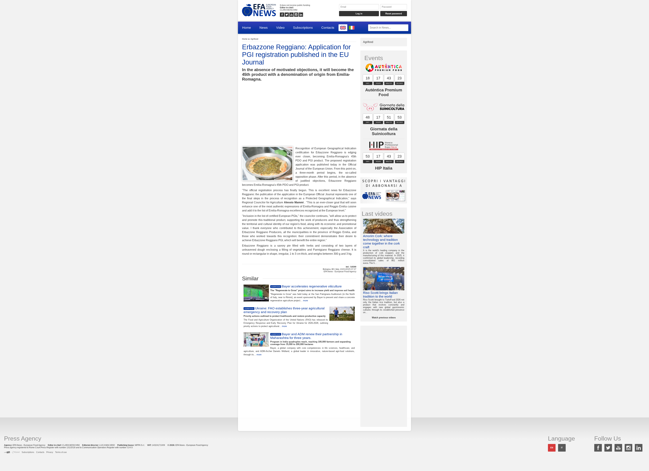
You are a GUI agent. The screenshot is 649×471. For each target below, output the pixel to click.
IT (562, 448)
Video (280, 27)
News (263, 27)
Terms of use (61, 452)
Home (246, 27)
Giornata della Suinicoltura (383, 131)
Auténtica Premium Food (383, 92)
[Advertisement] (299, 120)
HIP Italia (383, 168)
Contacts (327, 27)
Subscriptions (303, 27)
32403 (130, 447)
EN (551, 448)
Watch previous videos (384, 317)
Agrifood (254, 39)
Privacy (49, 452)
